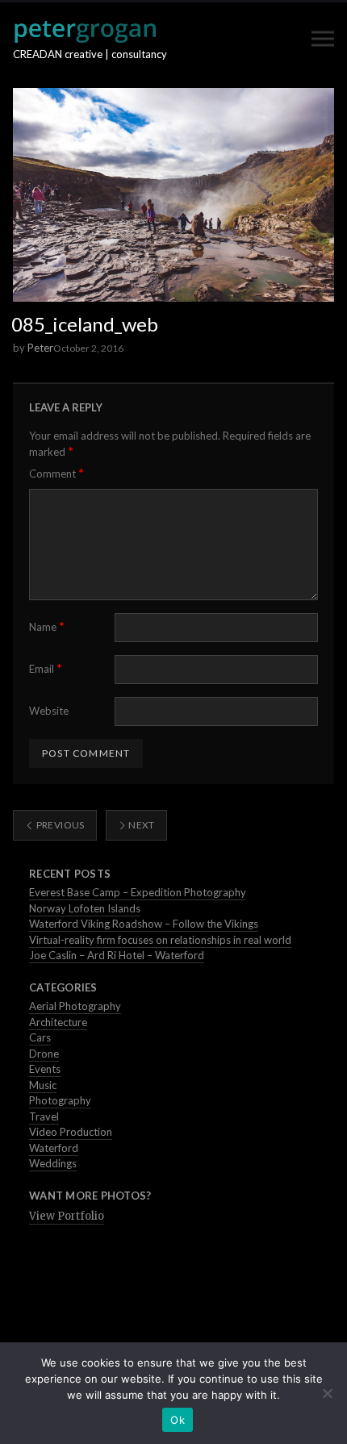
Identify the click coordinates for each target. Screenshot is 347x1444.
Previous (59, 825)
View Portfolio (66, 1216)
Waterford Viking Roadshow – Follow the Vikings (143, 923)
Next (141, 825)
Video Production (70, 1131)
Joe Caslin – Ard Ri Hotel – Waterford (116, 955)
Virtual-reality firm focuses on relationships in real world (160, 939)
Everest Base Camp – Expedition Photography (137, 892)
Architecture (58, 1022)
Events (45, 1068)
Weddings (53, 1163)
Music (42, 1085)
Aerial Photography (75, 1006)
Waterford (53, 1147)
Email (45, 668)
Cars (40, 1037)
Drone (44, 1053)
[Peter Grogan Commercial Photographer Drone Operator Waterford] (85, 31)
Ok (177, 1419)
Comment (56, 473)
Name (47, 626)
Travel (44, 1116)
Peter (40, 347)
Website (49, 710)
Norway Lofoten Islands (84, 908)
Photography (60, 1100)
